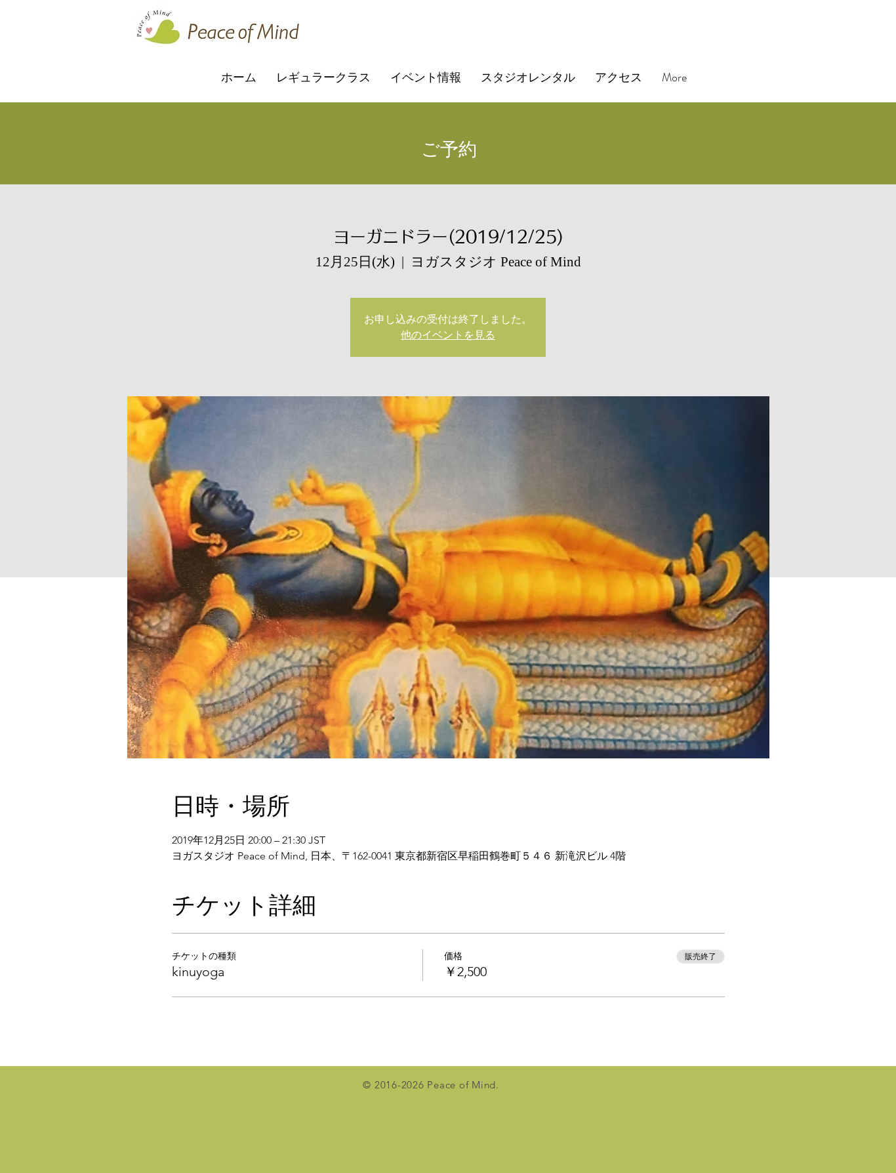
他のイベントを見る (448, 334)
